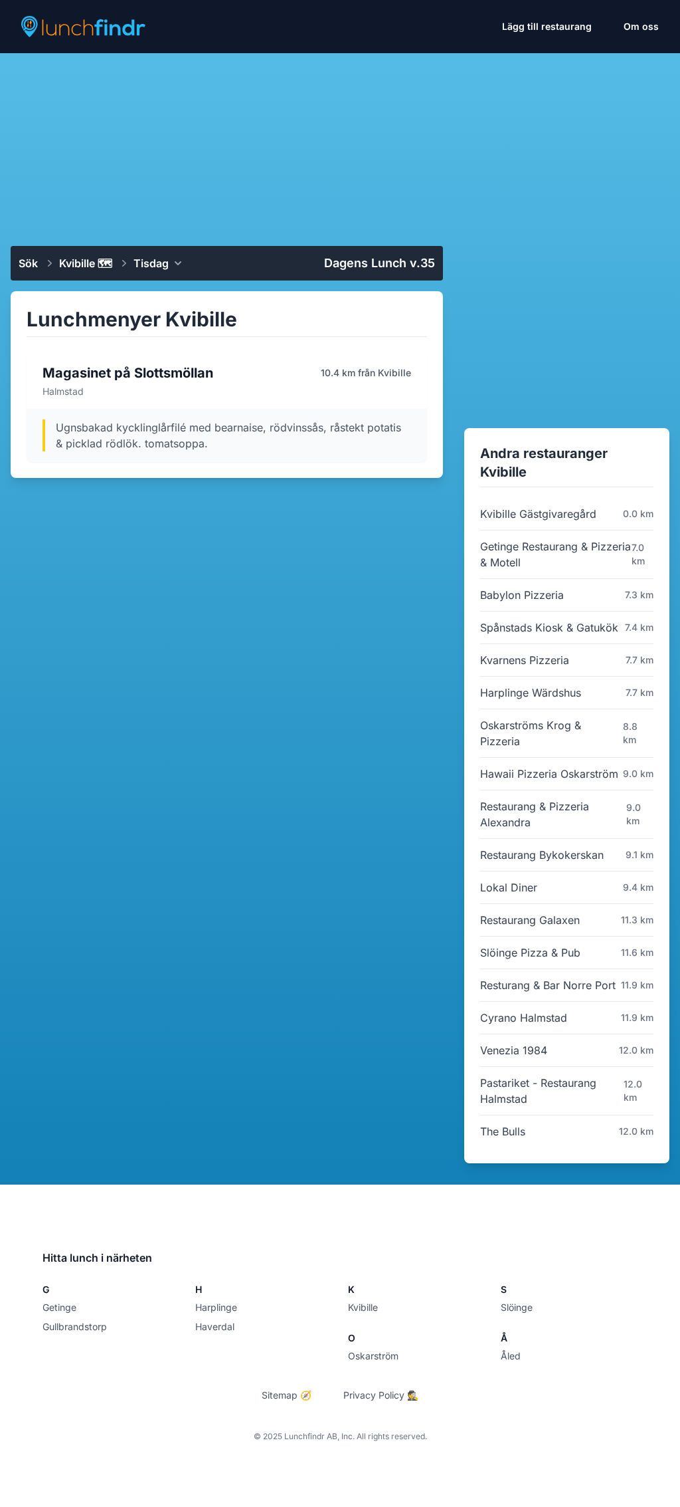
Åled (511, 1355)
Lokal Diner (508, 887)
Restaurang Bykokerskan (542, 855)
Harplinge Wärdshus (530, 692)
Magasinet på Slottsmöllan (127, 373)
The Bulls (502, 1131)
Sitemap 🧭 (286, 1395)
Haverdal (214, 1326)
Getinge (59, 1307)
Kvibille (363, 1307)
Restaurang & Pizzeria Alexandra (534, 814)
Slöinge (517, 1307)
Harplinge (216, 1307)
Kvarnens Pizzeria (524, 660)
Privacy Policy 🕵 (380, 1395)
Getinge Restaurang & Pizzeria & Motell (555, 554)
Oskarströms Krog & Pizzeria (530, 733)
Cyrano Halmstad (523, 1017)
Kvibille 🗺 (85, 263)
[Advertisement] (340, 144)
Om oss (641, 26)
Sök (28, 263)
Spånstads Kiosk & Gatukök (549, 627)
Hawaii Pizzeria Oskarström (549, 773)
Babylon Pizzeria (522, 595)
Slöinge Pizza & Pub (530, 952)
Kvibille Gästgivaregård (538, 514)
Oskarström (373, 1355)
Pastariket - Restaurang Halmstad (538, 1090)
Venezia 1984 (513, 1050)
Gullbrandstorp (74, 1326)
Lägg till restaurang (547, 26)
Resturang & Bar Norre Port (548, 985)
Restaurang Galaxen (530, 920)
